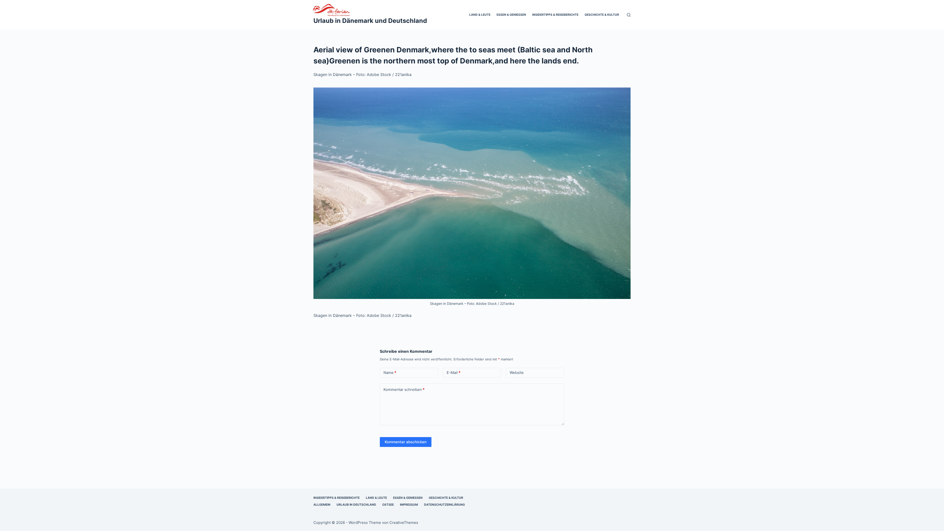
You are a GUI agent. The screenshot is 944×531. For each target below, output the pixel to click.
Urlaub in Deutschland (356, 504)
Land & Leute (479, 14)
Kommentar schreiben (404, 389)
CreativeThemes (403, 522)
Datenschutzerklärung (444, 504)
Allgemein (321, 504)
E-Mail (453, 372)
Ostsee (388, 504)
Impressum (409, 504)
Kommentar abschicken (406, 442)
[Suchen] (629, 15)
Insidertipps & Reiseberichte (555, 14)
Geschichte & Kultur (602, 14)
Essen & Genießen (511, 14)
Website (517, 372)
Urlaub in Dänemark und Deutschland (370, 20)
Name (390, 372)
